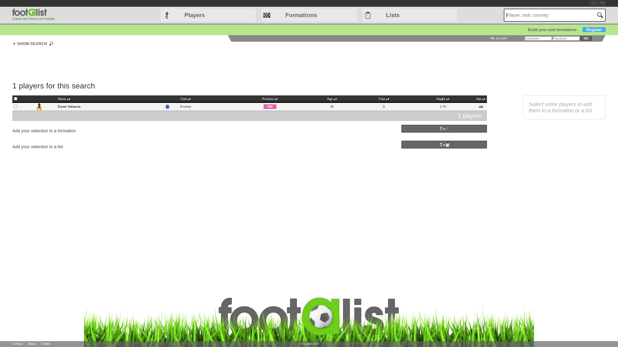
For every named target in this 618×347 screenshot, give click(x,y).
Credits (46, 344)
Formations (301, 15)
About (32, 344)
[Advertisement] (250, 64)
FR (602, 3)
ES (594, 3)
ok (586, 38)
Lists (393, 15)
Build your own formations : (565, 30)
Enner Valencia (69, 106)
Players (194, 15)
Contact (17, 344)
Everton (185, 106)
